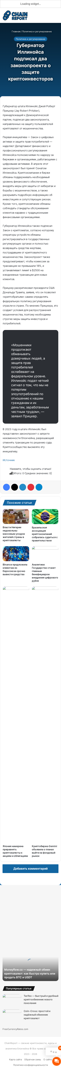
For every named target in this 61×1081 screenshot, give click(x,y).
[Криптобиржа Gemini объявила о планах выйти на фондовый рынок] (45, 714)
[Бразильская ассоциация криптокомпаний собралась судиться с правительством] (45, 516)
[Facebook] (6, 487)
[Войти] (39, 17)
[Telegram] (39, 487)
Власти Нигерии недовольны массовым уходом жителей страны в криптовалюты (14, 534)
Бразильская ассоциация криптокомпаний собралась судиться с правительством (45, 534)
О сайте (47, 1059)
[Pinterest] (30, 487)
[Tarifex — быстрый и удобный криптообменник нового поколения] (12, 1000)
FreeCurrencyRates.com (15, 1029)
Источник (9, 460)
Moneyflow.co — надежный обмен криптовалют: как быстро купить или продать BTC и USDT (29, 973)
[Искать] (51, 17)
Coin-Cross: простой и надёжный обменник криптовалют (37, 1015)
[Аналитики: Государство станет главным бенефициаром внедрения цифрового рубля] (45, 553)
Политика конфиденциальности (30, 1065)
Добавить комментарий (30, 868)
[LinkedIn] (22, 487)
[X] (14, 487)
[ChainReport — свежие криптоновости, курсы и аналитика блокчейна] (15, 15)
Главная (15, 31)
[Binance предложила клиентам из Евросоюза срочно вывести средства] (16, 553)
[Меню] (56, 17)
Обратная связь (32, 1059)
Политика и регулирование (37, 31)
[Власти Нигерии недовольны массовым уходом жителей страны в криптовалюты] (16, 516)
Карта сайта (15, 1059)
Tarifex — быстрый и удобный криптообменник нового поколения (41, 999)
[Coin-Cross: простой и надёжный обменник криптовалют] (12, 1015)
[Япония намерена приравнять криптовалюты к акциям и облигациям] (16, 714)
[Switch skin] (45, 17)
